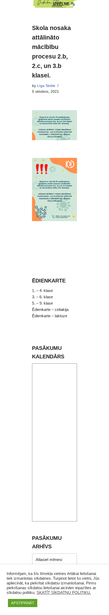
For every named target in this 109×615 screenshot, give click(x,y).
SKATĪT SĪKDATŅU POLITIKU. (64, 592)
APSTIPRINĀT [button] (22, 603)
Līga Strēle (46, 86)
